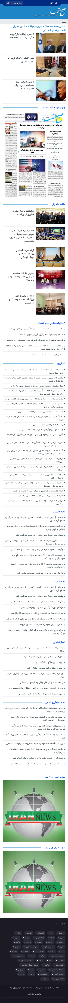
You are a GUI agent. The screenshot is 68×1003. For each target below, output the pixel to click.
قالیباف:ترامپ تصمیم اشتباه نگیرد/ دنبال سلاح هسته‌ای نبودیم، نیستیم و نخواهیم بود (34, 444)
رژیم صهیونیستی (57, 956)
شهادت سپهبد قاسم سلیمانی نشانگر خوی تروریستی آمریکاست (35, 340)
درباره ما (39, 988)
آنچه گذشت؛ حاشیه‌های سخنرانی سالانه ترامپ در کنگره (38, 491)
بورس (50, 942)
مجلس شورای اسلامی (30, 965)
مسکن (42, 969)
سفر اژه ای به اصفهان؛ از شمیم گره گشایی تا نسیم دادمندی (37, 764)
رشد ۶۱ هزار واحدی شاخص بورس (48, 425)
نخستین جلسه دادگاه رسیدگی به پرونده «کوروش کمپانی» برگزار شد (35, 736)
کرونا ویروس (58, 978)
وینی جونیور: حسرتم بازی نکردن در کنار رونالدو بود (41, 694)
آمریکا (61, 933)
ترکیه (18, 942)
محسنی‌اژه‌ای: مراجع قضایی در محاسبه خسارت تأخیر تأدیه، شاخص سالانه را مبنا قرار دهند (38, 727)
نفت (31, 969)
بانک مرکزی (40, 937)
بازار (61, 937)
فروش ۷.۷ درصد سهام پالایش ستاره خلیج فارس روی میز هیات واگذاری (35, 502)
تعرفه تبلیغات (28, 988)
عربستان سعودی (26, 960)
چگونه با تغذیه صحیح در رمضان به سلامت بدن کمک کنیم (37, 549)
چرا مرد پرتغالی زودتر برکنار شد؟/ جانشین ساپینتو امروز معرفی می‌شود (36, 675)
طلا (50, 960)
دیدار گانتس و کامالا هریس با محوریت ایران (21, 60)
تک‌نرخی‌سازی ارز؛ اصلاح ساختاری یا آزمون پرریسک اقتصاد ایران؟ (34, 399)
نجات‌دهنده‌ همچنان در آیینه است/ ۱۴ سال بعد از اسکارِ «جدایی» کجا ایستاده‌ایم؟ (33, 371)
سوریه (32, 956)
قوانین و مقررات (34, 994)
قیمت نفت (59, 965)
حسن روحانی (49, 946)
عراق (40, 960)
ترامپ (28, 942)
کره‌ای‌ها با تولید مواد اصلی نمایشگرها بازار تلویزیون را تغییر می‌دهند (36, 460)
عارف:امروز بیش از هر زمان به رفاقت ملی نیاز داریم (40, 496)
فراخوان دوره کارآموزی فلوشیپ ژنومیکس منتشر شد (40, 573)
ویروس (20, 969)
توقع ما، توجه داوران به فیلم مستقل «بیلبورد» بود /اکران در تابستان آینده (36, 476)
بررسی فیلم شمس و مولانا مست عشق (46, 355)
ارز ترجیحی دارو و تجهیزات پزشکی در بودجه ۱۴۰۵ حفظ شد (37, 613)
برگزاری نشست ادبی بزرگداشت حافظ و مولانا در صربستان (21, 299)
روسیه (14, 951)
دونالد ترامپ (39, 951)
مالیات (46, 965)
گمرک (45, 978)
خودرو (17, 946)
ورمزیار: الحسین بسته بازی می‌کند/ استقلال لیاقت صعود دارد (36, 688)
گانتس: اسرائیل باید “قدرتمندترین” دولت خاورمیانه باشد (24, 85)
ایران (18, 933)
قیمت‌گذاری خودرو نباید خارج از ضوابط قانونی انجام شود (38, 758)
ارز (51, 933)
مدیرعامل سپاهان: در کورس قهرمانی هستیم (44, 656)
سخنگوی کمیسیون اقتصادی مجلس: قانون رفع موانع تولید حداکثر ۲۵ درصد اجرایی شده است (35, 347)
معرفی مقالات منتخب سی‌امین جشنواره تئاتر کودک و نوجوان (20, 276)
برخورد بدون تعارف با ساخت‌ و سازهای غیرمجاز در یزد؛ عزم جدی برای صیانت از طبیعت (34, 484)
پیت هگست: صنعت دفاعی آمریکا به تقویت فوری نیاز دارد (37, 386)
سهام (43, 956)
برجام (27, 937)
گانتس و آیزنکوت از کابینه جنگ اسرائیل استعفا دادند (21, 36)
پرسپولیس (43, 974)
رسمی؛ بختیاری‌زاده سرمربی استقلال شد (45, 668)
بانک (52, 937)
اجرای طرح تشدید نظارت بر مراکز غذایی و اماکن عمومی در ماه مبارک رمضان (36, 631)
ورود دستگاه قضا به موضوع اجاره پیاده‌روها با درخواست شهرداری (35, 743)
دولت (52, 951)
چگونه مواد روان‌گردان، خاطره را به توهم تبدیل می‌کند (39, 430)
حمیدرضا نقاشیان (32, 946)
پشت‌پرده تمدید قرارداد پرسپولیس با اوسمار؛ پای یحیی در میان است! (35, 468)
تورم (61, 946)
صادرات (60, 960)
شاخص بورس (19, 956)
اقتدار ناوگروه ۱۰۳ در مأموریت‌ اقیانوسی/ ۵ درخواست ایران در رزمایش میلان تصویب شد (35, 392)
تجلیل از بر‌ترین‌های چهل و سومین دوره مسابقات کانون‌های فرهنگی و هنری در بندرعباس (20, 236)
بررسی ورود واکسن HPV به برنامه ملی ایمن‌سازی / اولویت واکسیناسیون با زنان (38, 565)
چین (32, 974)
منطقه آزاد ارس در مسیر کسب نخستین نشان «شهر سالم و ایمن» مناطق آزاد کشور (33, 379)
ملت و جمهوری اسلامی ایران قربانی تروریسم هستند (40, 334)
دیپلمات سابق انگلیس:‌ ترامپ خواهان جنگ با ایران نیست (37, 412)
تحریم (39, 942)
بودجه (61, 942)
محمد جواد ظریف (57, 969)
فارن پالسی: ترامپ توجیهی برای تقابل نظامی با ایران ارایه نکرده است (35, 436)
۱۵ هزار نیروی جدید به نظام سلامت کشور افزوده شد (40, 624)
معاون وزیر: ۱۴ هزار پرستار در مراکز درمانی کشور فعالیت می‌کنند (35, 619)
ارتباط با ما (49, 988)
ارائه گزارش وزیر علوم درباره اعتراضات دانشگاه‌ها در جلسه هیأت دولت (34, 418)
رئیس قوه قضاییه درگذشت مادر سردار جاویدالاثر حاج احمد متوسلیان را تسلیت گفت (38, 557)
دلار (62, 951)
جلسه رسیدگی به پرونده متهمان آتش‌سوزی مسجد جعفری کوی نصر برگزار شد (36, 750)
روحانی (25, 951)
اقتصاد (29, 933)
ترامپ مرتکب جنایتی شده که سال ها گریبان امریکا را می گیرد (36, 329)
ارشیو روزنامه (15, 988)
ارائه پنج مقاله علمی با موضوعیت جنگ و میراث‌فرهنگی (24, 253)
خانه (58, 988)
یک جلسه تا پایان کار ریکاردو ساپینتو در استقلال (42, 682)
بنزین (17, 937)
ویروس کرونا (58, 974)
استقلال (41, 933)
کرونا (22, 974)
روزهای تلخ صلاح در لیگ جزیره (50, 662)
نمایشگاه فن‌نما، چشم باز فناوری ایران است (22, 213)
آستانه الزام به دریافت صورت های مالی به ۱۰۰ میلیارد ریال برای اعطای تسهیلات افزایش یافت (35, 452)
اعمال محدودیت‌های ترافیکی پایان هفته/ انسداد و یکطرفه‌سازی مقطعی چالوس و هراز (35, 405)
